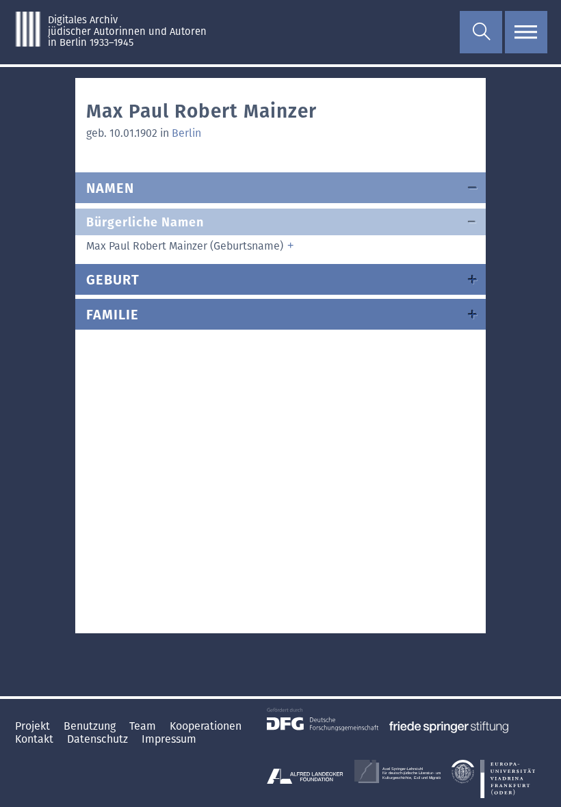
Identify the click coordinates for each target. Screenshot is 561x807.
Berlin (186, 133)
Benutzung (91, 725)
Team (144, 725)
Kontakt (35, 738)
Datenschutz (99, 738)
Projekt (34, 725)
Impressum (169, 738)
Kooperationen (206, 725)
